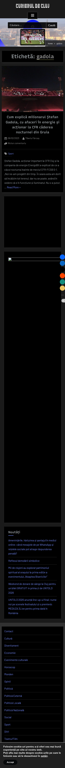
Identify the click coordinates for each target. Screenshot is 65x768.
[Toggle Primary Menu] (32, 15)
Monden (8, 674)
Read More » (14, 188)
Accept (10, 762)
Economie (10, 652)
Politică (8, 688)
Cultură (8, 638)
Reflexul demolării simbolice (24, 560)
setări (44, 756)
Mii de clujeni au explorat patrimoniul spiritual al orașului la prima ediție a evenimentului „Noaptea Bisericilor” (28, 572)
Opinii (7, 681)
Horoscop (9, 667)
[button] (62, 257)
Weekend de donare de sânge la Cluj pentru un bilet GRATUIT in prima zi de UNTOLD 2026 (32, 588)
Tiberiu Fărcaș (32, 138)
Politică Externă (13, 695)
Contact (8, 631)
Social (7, 717)
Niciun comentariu (17, 143)
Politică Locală (12, 702)
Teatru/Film (11, 738)
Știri (6, 731)
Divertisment (11, 645)
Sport (11, 153)
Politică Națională (14, 710)
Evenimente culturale (16, 659)
